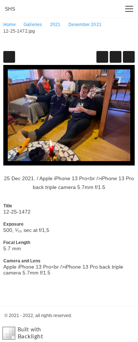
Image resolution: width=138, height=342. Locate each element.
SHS (10, 9)
